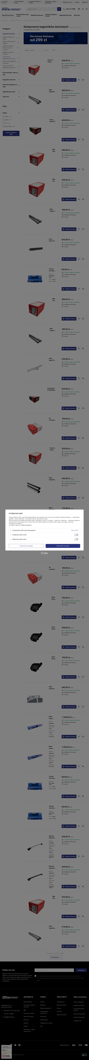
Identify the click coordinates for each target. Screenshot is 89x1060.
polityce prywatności (26, 525)
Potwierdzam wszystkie (63, 546)
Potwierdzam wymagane (26, 546)
